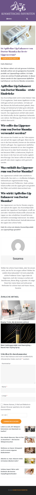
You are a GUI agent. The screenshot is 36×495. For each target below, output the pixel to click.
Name (4, 387)
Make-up (15, 58)
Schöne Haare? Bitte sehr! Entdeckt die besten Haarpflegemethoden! (10, 471)
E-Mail (4, 396)
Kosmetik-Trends (7, 58)
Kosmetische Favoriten (20, 490)
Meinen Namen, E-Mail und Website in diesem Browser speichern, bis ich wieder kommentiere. (15, 407)
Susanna (18, 258)
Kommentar (6, 363)
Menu (10, 19)
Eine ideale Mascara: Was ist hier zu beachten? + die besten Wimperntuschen (12, 439)
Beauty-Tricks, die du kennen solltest (15, 322)
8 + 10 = (5, 415)
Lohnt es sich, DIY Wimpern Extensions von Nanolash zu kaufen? (11, 429)
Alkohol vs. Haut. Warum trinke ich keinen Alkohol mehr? (12, 460)
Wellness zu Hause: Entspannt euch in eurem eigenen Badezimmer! (11, 450)
